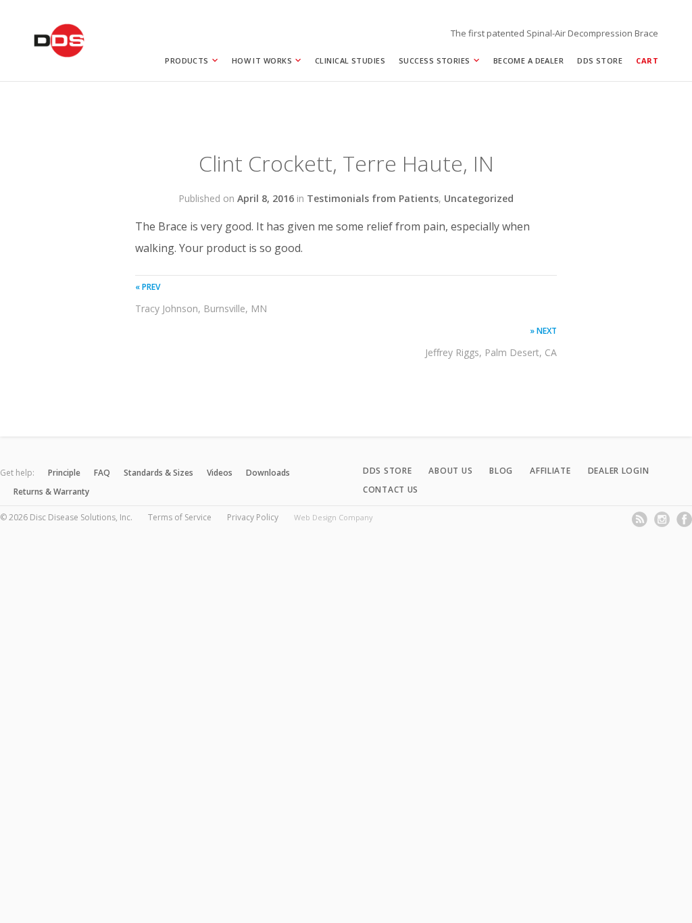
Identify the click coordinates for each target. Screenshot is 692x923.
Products (187, 60)
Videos (219, 472)
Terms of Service (180, 517)
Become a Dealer (528, 60)
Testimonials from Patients (373, 198)
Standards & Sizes (158, 472)
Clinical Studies (350, 60)
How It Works (262, 60)
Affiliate (550, 470)
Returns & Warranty (51, 491)
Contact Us (390, 489)
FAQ (102, 472)
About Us (450, 470)
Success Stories (434, 60)
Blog (501, 470)
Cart (647, 60)
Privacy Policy (252, 517)
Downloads (268, 472)
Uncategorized (479, 198)
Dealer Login (618, 470)
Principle (64, 472)
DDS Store (599, 60)
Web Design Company (333, 517)
